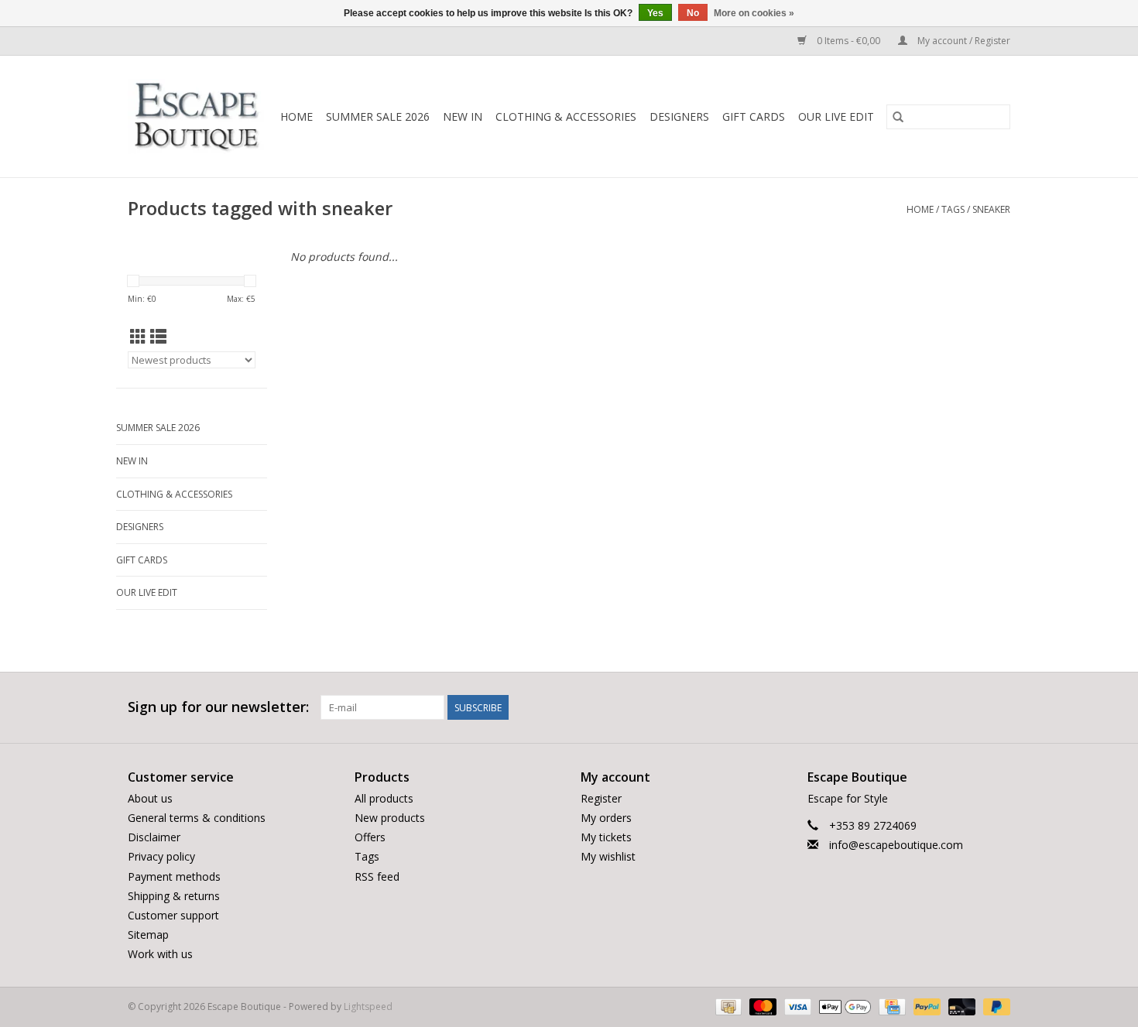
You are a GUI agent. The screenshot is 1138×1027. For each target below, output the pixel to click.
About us (150, 798)
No (693, 13)
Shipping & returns (174, 895)
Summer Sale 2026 (378, 116)
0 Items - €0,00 (848, 40)
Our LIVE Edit (836, 116)
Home (296, 116)
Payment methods (174, 876)
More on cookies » (754, 13)
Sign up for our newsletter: (218, 707)
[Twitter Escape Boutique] (970, 707)
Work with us (160, 954)
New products (390, 817)
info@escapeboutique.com (896, 844)
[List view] (158, 336)
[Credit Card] (890, 1006)
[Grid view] (138, 336)
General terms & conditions (197, 817)
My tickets (606, 837)
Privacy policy (161, 856)
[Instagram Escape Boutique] (997, 707)
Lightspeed (368, 1006)
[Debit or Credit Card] (960, 1006)
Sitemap (148, 934)
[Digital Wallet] (843, 1006)
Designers (679, 116)
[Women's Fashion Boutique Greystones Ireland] (197, 116)
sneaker (991, 209)
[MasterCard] (761, 1006)
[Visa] (796, 1006)
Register (601, 798)
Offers (370, 837)
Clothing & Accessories (565, 116)
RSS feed (377, 876)
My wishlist (608, 856)
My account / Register (962, 40)
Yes (655, 13)
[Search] (898, 116)
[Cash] (727, 1006)
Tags (953, 209)
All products (384, 798)
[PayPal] (925, 1006)
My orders (606, 817)
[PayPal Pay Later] (994, 1006)
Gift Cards (753, 116)
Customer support (173, 915)
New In (462, 116)
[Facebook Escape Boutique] (942, 707)
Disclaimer (154, 837)
